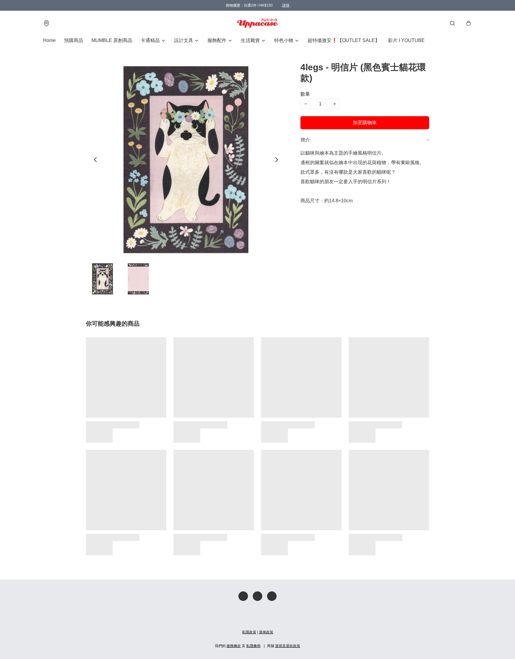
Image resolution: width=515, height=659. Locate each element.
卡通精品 (150, 40)
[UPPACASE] (257, 23)
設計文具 (183, 40)
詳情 (285, 5)
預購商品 (73, 40)
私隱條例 (253, 646)
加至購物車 (365, 122)
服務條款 (234, 646)
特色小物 (283, 40)
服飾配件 (217, 40)
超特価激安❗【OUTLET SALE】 (344, 40)
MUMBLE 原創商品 (111, 40)
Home (49, 40)
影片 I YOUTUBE (406, 40)
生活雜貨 (250, 40)
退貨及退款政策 (287, 646)
